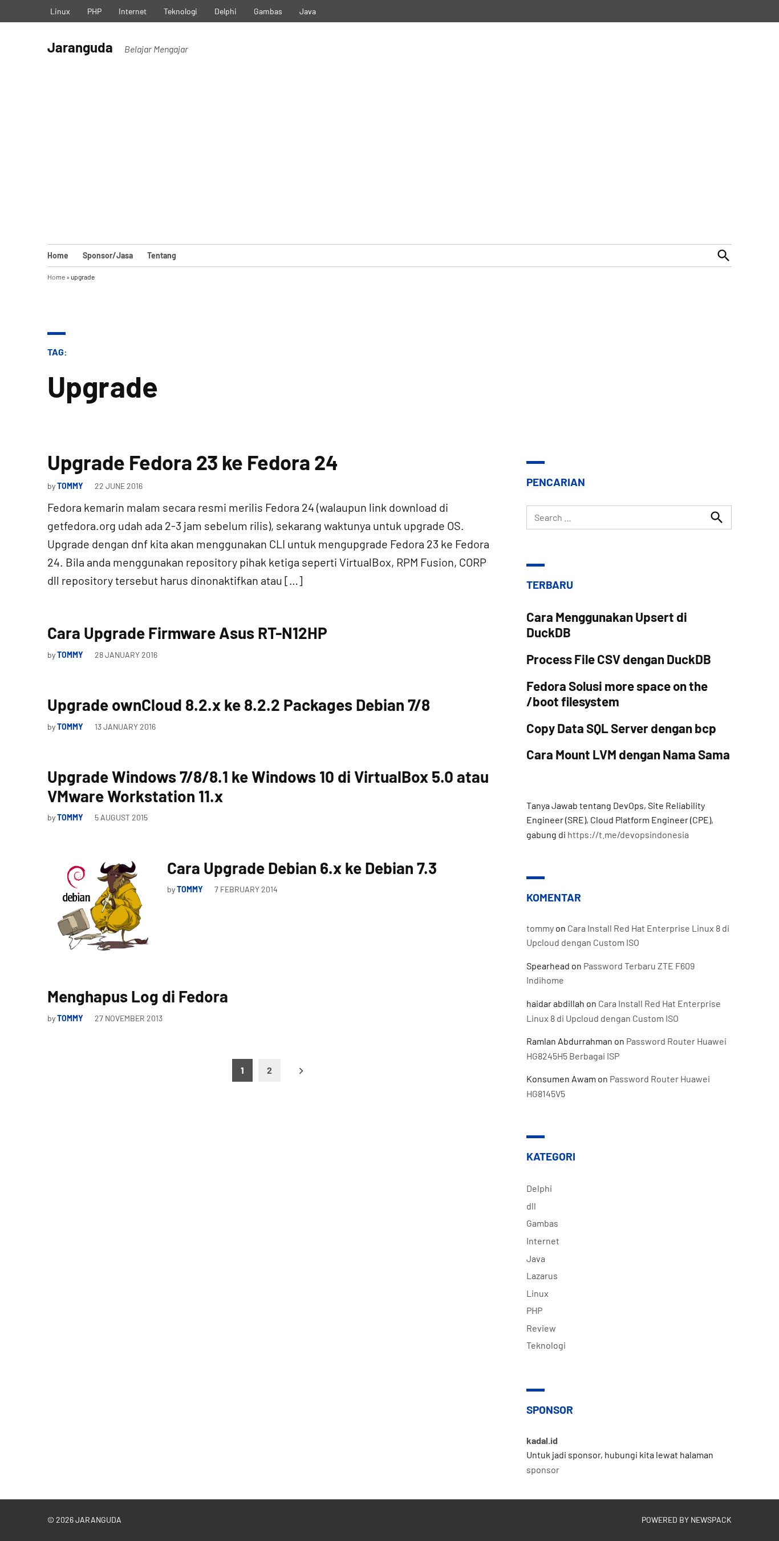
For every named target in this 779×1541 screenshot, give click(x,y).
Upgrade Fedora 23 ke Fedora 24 (192, 462)
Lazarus (542, 1275)
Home (57, 255)
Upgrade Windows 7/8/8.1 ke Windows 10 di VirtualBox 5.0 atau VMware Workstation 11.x (268, 786)
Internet (133, 11)
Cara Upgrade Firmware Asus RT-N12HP (187, 632)
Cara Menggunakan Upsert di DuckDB (606, 624)
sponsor (542, 1469)
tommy (70, 486)
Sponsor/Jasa (108, 255)
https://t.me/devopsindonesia (628, 834)
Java (307, 11)
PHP (94, 11)
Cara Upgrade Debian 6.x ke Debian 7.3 (302, 867)
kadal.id (542, 1440)
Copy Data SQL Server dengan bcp (621, 728)
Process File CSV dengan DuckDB (618, 659)
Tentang (161, 255)
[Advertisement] (389, 158)
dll (531, 1205)
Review (541, 1327)
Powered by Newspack (687, 1519)
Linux (60, 11)
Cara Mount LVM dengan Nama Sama (628, 754)
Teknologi (180, 11)
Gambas (268, 11)
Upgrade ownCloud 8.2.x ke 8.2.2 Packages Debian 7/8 (238, 704)
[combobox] (629, 517)
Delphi (225, 11)
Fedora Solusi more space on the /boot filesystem (617, 693)
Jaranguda (80, 47)
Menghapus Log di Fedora (137, 996)
